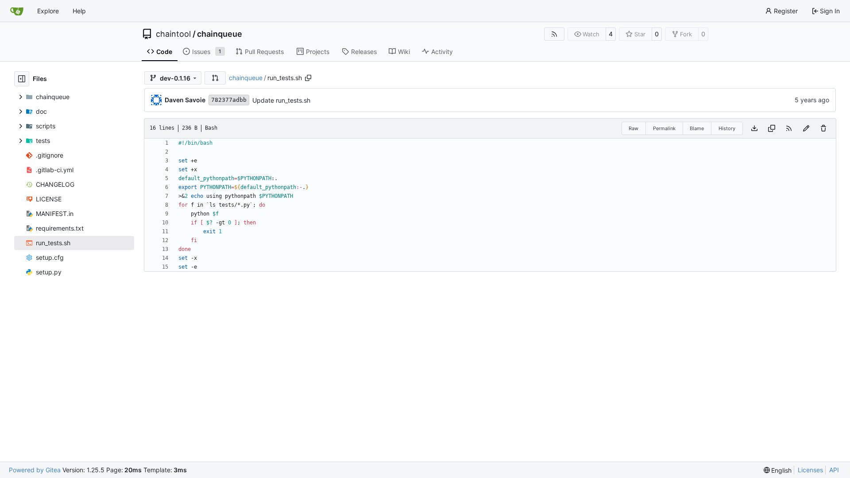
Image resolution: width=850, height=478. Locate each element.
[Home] (16, 11)
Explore (48, 11)
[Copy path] (308, 78)
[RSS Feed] (554, 34)
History (727, 128)
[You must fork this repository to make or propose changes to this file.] (806, 128)
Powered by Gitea (35, 470)
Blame (697, 128)
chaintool (173, 34)
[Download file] (754, 128)
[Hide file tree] (21, 78)
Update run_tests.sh (281, 100)
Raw (633, 128)
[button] (215, 78)
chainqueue (219, 34)
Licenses (810, 470)
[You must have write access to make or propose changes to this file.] (823, 128)
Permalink (664, 128)
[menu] (778, 470)
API (834, 470)
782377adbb (229, 99)
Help (79, 11)
